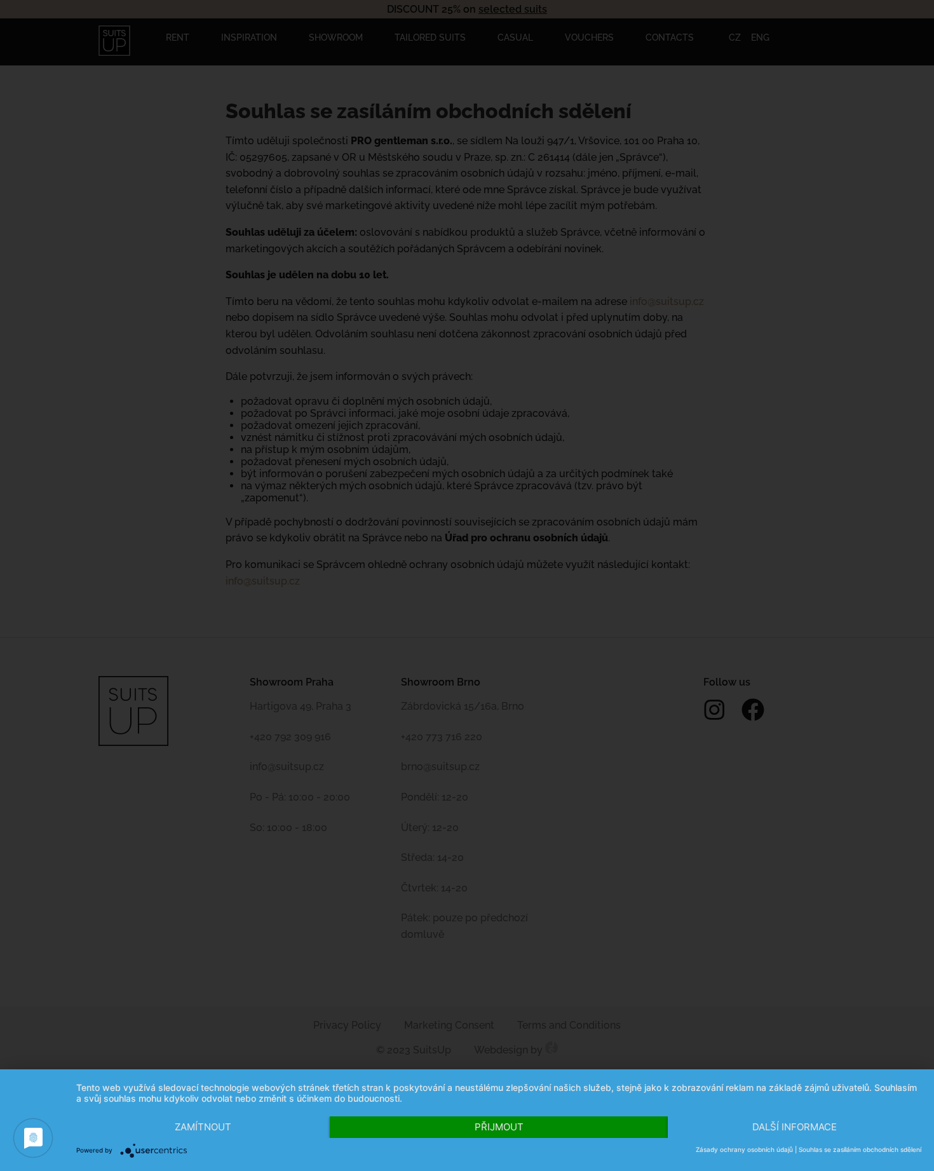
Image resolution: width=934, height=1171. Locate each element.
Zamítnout (203, 1127)
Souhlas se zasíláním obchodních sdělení (860, 1149)
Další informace (794, 1127)
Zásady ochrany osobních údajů (744, 1149)
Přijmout (499, 1127)
